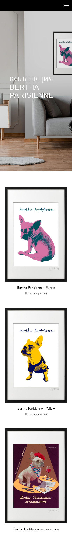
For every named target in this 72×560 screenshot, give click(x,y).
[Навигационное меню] (66, 5)
